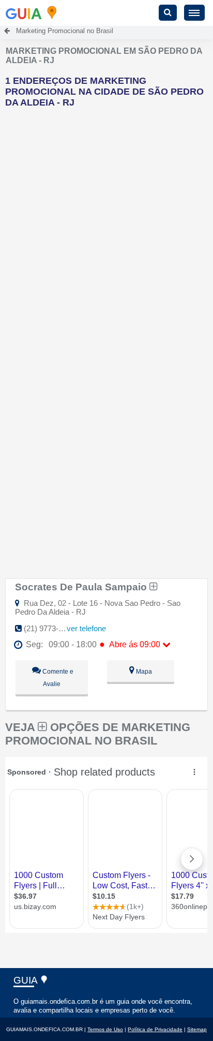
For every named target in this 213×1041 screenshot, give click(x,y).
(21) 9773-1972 (49, 628)
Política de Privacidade (155, 1029)
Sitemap (197, 1029)
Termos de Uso (105, 1029)
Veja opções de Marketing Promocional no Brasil (97, 734)
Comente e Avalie (57, 678)
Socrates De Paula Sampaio (82, 586)
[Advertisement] (106, 222)
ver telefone (86, 628)
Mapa (143, 671)
